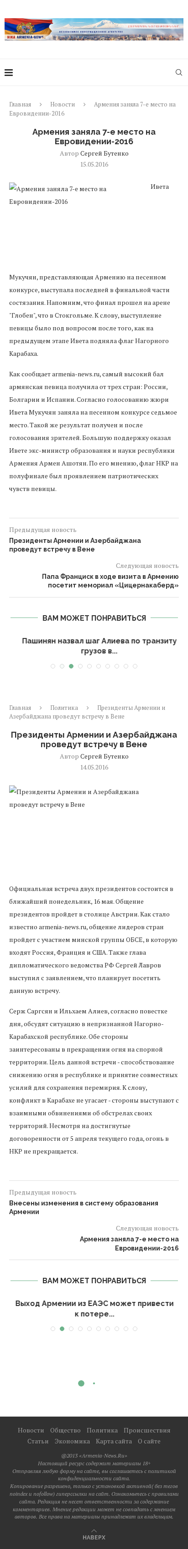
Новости (62, 104)
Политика (64, 708)
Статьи (38, 1441)
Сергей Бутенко (104, 153)
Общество (65, 1430)
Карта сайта (114, 1441)
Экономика (72, 1441)
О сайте (149, 1441)
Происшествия (147, 1430)
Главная (20, 104)
